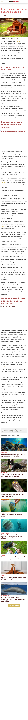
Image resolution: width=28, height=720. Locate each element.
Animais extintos (5, 595)
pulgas (3, 226)
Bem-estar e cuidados (10, 5)
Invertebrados (5, 533)
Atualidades (4, 452)
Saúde (2, 5)
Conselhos (19, 5)
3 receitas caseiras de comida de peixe (12, 515)
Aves (2, 493)
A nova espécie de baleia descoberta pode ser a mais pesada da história (13, 599)
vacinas (3, 182)
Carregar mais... (14, 605)
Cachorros (4, 472)
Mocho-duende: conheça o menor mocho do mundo (13, 495)
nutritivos (4, 367)
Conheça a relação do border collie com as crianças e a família (13, 558)
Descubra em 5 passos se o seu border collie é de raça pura (12, 475)
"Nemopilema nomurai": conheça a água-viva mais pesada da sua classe (13, 536)
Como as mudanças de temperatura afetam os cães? (13, 578)
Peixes (2, 513)
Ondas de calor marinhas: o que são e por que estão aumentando (13, 455)
